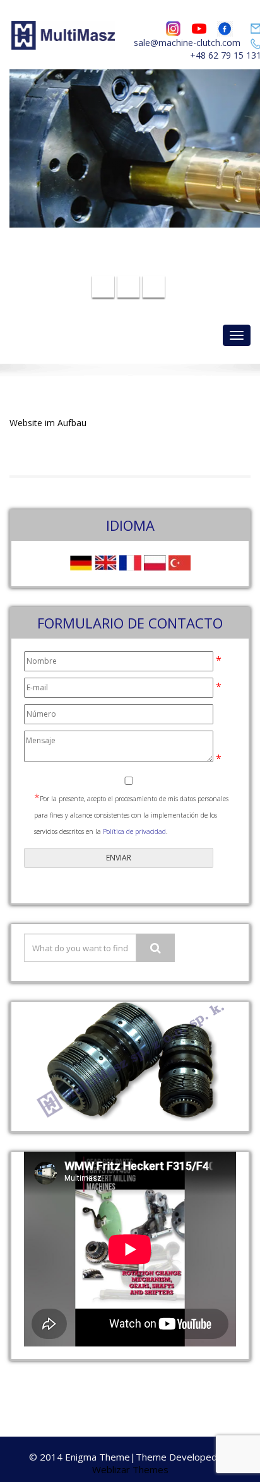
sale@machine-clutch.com (187, 43)
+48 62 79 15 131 (137, 264)
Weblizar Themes (130, 1469)
